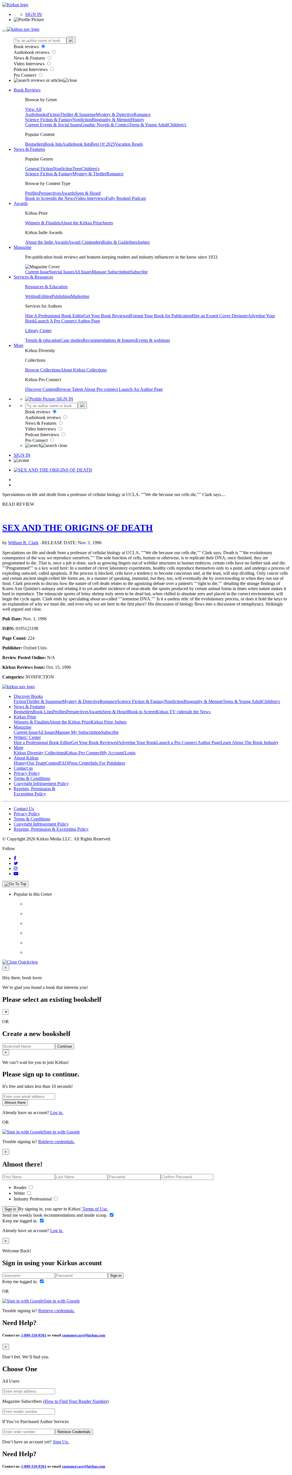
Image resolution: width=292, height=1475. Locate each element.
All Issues (83, 271)
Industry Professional (33, 1198)
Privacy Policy (27, 773)
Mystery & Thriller (89, 173)
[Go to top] (15, 884)
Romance (142, 114)
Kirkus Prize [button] (25, 716)
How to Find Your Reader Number (75, 1401)
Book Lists (42, 711)
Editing (45, 296)
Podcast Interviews (31, 69)
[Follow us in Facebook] (15, 858)
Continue (64, 1046)
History (137, 119)
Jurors (107, 222)
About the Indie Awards (46, 242)
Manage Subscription (111, 271)
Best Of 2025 (103, 144)
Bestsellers (34, 144)
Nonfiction (82, 119)
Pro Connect (25, 75)
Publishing (61, 296)
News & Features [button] (29, 149)
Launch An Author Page (141, 389)
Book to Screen (39, 198)
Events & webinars (153, 340)
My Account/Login (118, 752)
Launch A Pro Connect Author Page (67, 320)
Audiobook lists (76, 144)
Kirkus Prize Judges (109, 722)
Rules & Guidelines (119, 242)
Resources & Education (46, 286)
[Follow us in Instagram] (16, 868)
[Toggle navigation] (4, 31)
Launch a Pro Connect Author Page (188, 742)
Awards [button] (21, 203)
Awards (68, 193)
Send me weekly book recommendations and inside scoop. (55, 1215)
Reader (21, 1187)
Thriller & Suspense (78, 114)
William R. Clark (23, 542)
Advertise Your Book (137, 742)
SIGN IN (33, 14)
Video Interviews (30, 63)
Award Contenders (85, 242)
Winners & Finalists (42, 222)
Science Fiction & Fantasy (48, 119)
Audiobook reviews (32, 52)
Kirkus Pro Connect (83, 752)
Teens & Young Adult (148, 124)
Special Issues (61, 271)
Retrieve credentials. (56, 1141)
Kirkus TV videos (172, 711)
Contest (52, 763)
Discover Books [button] (28, 696)
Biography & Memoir (111, 119)
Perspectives (50, 193)
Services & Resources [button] (33, 277)
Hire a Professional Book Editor (42, 742)
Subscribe (139, 271)
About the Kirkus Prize (81, 222)
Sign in (10, 1209)
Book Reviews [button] (27, 90)
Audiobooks (36, 114)
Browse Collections (42, 369)
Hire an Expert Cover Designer (220, 315)
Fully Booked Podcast (126, 198)
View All (33, 109)
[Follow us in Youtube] (16, 873)
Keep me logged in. (20, 1220)
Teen (76, 168)
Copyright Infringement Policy (41, 783)
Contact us (23, 768)
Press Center (79, 763)
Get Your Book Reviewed (107, 315)
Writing (31, 296)
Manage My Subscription (78, 732)
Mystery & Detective (114, 114)
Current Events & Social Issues (53, 124)
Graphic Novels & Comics (105, 124)
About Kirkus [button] (26, 757)
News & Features (30, 58)
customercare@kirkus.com (83, 1335)
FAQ (63, 763)
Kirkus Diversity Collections (39, 752)
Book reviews (27, 46)
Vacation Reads (129, 144)
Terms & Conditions (32, 778)
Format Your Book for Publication (161, 315)
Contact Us (24, 808)
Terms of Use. (95, 1208)
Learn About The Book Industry (249, 742)
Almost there (15, 1102)
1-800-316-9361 (33, 1335)
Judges (143, 242)
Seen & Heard (88, 193)
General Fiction (39, 168)
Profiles (32, 193)
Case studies (71, 340)
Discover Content (41, 389)
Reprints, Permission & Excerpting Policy (34, 791)
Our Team (36, 763)
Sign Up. (61, 1441)
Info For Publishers (108, 763)
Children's (177, 124)
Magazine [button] (22, 247)
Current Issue (37, 271)
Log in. (56, 1112)
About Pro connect (101, 389)
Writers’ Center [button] (27, 737)
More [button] (18, 345)
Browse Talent (70, 389)
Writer (20, 1193)
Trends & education (42, 340)
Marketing (80, 296)
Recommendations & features (109, 340)
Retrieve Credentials (74, 1432)
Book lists (53, 144)
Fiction (53, 114)
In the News (64, 198)
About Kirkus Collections (83, 369)
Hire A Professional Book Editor (54, 315)
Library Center (38, 330)
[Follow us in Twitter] (16, 863)
